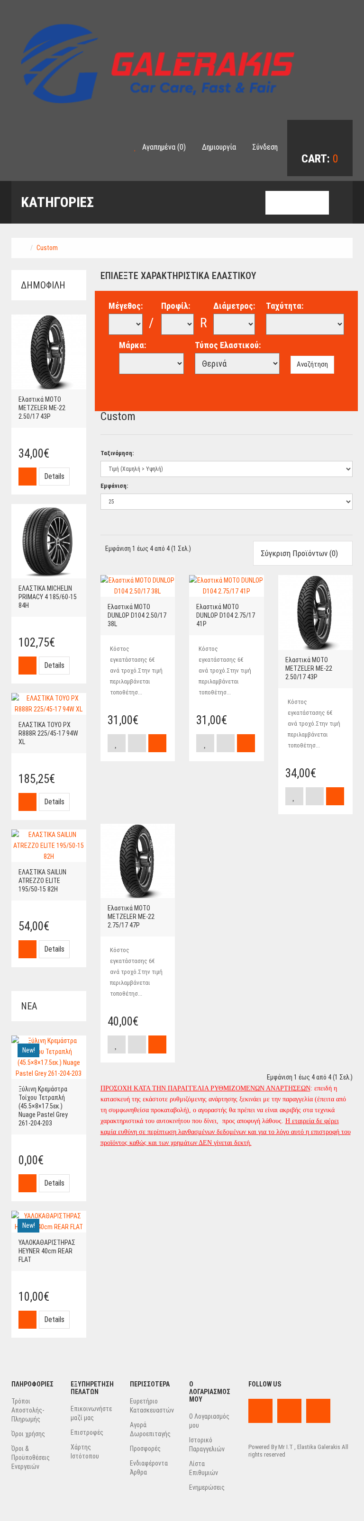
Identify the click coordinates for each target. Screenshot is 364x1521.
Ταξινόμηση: (117, 453)
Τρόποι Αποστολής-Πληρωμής (27, 1410)
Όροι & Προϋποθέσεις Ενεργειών (30, 1457)
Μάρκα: (132, 345)
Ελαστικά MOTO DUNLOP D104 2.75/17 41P (225, 615)
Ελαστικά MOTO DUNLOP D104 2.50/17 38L (137, 615)
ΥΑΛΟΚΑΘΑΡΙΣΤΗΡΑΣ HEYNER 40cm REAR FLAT (46, 1251)
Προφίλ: (175, 306)
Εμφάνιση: (114, 485)
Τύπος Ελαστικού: (228, 345)
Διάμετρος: (234, 306)
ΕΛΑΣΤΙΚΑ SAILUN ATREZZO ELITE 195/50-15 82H (42, 880)
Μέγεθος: (126, 306)
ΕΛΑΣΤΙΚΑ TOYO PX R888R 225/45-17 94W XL (48, 733)
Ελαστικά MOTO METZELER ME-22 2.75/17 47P (131, 916)
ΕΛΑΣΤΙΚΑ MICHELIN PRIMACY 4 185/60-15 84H (47, 597)
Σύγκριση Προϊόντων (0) (300, 553)
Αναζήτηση (312, 364)
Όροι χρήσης (28, 1434)
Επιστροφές (87, 1432)
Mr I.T (285, 1446)
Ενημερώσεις (207, 1487)
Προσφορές (145, 1448)
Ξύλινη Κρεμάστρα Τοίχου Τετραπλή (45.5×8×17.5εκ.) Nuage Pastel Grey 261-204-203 (43, 1106)
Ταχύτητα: (284, 306)
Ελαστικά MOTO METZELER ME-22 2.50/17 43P (41, 408)
